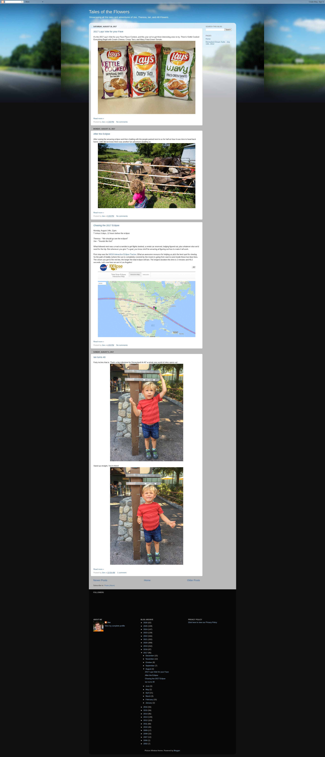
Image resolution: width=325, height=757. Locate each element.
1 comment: (122, 573)
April (148, 693)
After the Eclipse (101, 134)
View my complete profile (115, 626)
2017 (145, 653)
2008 (145, 734)
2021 (145, 639)
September (150, 666)
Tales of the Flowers (109, 11)
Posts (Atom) (109, 585)
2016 (145, 707)
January (149, 703)
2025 (145, 626)
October (149, 662)
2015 (145, 710)
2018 (145, 649)
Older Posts (193, 580)
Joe (108, 622)
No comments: (122, 122)
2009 (145, 730)
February (149, 700)
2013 (145, 717)
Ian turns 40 (99, 357)
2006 (145, 740)
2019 (145, 646)
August (149, 669)
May (148, 689)
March (148, 696)
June (148, 686)
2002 (145, 744)
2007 (145, 737)
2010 (145, 727)
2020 (145, 643)
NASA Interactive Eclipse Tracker (122, 254)
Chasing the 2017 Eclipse (106, 225)
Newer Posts (100, 580)
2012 (145, 720)
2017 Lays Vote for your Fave (108, 31)
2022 (145, 636)
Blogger (177, 751)
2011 (145, 724)
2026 (145, 623)
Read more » (98, 118)
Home (147, 580)
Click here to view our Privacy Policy (202, 622)
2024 (145, 629)
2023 (145, 633)
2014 (145, 714)
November (150, 659)
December (150, 656)
